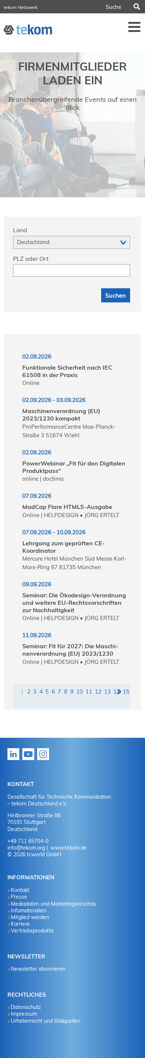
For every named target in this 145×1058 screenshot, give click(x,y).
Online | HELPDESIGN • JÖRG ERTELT (70, 515)
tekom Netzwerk (21, 7)
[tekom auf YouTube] (29, 759)
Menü (135, 27)
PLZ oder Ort (31, 258)
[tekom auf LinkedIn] (14, 759)
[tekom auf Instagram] (44, 759)
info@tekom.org (26, 847)
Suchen (136, 7)
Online (30, 382)
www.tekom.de (68, 847)
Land (20, 230)
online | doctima (43, 478)
